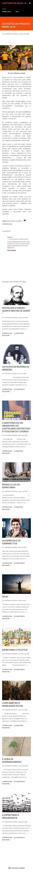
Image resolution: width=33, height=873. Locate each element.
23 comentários (19, 616)
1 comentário (18, 451)
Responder (11, 250)
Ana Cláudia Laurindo (14, 221)
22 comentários (19, 669)
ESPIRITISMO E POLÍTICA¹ (15, 650)
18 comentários (19, 837)
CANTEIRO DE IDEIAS (12, 3)
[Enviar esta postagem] (25, 221)
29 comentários (19, 389)
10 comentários (19, 563)
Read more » (6, 335)
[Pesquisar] (26, 3)
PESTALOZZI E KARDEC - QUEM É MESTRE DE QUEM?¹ (16, 311)
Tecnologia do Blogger (17, 868)
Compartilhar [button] (7, 224)
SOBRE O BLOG (6, 11)
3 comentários (19, 333)
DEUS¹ (5, 596)
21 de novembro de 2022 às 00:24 (18, 239)
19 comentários (19, 781)
